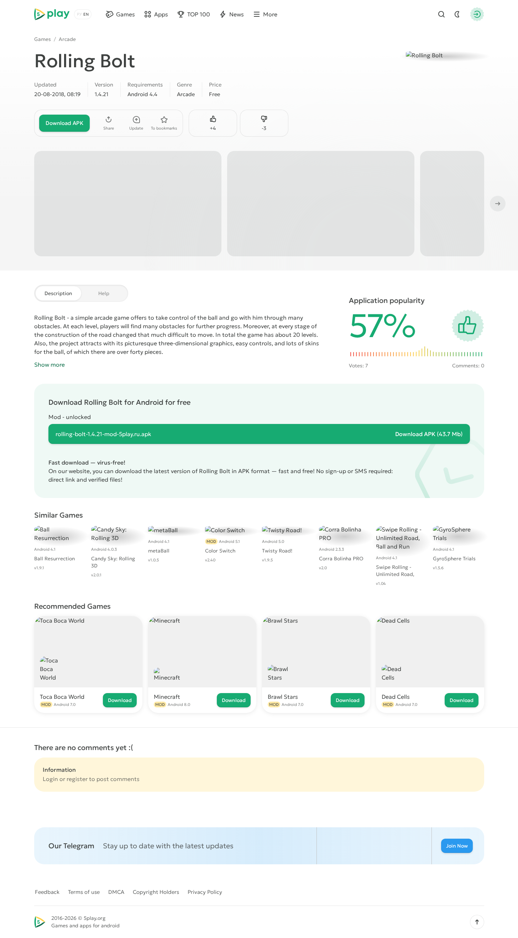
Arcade (67, 39)
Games (42, 39)
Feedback (47, 892)
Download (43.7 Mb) (429, 433)
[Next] (497, 203)
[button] (477, 922)
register (77, 778)
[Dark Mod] (457, 14)
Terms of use (84, 892)
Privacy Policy (205, 892)
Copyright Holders (156, 892)
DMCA (116, 892)
